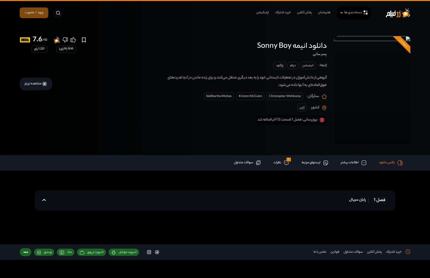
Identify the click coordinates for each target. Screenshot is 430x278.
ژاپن (302, 107)
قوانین (334, 252)
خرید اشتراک (283, 12)
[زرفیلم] (397, 13)
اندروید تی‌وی (95, 252)
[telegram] (157, 252)
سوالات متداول (353, 252)
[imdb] (25, 40)
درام (293, 65)
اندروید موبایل (128, 252)
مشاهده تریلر (33, 83)
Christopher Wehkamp (285, 96)
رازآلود (279, 65)
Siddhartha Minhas (219, 96)
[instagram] (149, 252)
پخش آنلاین (304, 12)
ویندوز (48, 252)
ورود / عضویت (34, 12)
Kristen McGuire (250, 96)
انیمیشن (308, 65)
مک (69, 252)
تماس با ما (320, 252)
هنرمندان (324, 12)
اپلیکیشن (262, 12)
